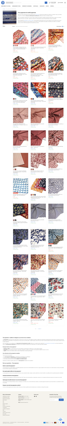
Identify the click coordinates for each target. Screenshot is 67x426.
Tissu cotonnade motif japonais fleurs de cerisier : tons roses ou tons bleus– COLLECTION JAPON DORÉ (38, 48)
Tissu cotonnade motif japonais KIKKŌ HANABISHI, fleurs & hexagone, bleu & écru (55, 220)
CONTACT (47, 6)
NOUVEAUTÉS (42, 6)
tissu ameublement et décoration (49, 343)
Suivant (39, 328)
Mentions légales (5, 403)
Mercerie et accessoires (6, 398)
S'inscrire (61, 399)
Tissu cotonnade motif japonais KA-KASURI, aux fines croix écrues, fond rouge (55, 124)
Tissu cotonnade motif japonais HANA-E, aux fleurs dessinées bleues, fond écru (55, 195)
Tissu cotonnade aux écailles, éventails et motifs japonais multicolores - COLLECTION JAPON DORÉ (37, 271)
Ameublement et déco (6, 397)
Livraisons (4, 411)
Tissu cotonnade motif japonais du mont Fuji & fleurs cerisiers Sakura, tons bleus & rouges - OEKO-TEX (55, 295)
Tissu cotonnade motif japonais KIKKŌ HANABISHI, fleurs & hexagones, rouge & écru (20, 124)
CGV (3, 402)
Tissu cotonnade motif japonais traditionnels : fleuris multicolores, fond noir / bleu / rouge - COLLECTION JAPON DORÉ (55, 74)
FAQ (3, 401)
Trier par (13, 26)
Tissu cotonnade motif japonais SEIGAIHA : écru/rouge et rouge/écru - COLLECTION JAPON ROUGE (19, 172)
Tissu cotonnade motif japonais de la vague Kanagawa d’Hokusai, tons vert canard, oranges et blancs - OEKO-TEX (20, 320)
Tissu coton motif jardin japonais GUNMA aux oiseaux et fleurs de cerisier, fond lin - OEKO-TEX (38, 320)
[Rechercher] (46, 3)
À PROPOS (52, 6)
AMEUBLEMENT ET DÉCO (16, 6)
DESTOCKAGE (35, 6)
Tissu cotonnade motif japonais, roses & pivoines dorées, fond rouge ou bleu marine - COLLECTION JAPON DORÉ (20, 74)
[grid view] (62, 26)
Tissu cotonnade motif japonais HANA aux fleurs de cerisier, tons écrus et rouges (37, 171)
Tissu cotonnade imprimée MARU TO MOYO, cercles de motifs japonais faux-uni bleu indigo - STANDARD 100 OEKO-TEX (20, 246)
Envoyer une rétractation (6, 406)
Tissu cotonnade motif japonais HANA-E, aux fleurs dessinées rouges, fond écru (55, 169)
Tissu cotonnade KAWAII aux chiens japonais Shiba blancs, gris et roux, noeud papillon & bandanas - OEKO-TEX (20, 295)
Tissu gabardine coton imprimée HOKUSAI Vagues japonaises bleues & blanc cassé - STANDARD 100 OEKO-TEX (37, 246)
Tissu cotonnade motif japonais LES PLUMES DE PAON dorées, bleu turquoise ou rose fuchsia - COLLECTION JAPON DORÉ (20, 101)
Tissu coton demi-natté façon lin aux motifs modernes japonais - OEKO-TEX (55, 320)
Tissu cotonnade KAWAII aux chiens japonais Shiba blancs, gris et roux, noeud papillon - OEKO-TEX (55, 271)
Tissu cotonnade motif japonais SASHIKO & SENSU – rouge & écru (37, 147)
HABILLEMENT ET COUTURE (5, 6)
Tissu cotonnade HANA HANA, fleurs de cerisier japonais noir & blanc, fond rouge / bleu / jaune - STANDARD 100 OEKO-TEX (38, 197)
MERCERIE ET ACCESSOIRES (27, 6)
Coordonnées (5, 407)
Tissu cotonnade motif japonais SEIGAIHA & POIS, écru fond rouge (20, 147)
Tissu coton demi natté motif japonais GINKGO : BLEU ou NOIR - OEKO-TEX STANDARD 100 (55, 248)
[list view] (63, 26)
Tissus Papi (37, 14)
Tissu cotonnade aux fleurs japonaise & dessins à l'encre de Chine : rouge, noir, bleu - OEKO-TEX (38, 297)
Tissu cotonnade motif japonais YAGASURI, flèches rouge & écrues (37, 124)
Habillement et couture (6, 396)
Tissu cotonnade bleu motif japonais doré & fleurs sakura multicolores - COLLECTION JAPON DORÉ (20, 271)
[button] (60, 2)
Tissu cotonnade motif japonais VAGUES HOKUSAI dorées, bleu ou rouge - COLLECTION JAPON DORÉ (38, 101)
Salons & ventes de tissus (6, 412)
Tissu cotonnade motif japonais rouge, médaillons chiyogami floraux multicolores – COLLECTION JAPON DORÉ (55, 46)
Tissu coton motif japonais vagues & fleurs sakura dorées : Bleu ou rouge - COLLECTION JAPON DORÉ (20, 222)
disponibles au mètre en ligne (28, 20)
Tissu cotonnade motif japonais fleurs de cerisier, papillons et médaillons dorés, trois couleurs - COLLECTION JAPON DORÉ (19, 48)
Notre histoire (27, 422)
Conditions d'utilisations (6, 408)
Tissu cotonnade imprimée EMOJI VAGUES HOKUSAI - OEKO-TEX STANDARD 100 (19, 195)
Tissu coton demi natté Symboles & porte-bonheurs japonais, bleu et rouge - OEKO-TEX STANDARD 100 (55, 99)
